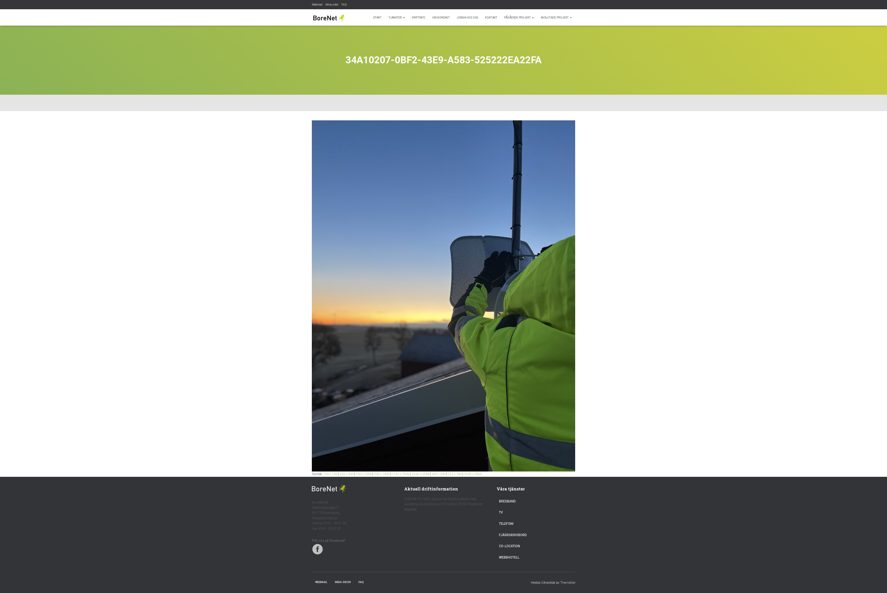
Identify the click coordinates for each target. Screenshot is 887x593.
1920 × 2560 (473, 474)
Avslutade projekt (555, 17)
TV (501, 512)
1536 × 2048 (420, 474)
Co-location (509, 546)
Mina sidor (331, 4)
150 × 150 (330, 474)
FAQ (344, 4)
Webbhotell (509, 557)
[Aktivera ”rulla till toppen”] (878, 584)
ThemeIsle (567, 582)
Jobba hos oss (467, 17)
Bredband (507, 501)
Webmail (317, 4)
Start (377, 17)
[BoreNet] (329, 17)
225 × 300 (347, 474)
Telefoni (506, 524)
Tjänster (396, 17)
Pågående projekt (518, 17)
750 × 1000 (364, 474)
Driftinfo (418, 17)
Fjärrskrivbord (513, 535)
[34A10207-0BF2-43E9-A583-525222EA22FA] (443, 296)
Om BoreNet (441, 17)
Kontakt (491, 17)
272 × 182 (455, 474)
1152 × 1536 (401, 474)
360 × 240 (438, 474)
